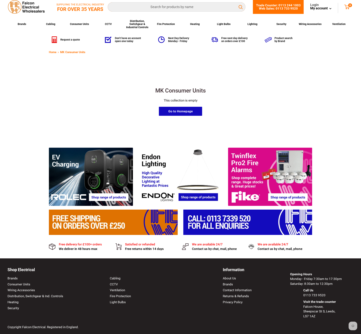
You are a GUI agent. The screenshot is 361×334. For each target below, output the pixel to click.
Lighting (252, 24)
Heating (195, 24)
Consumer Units (79, 24)
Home (52, 52)
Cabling (50, 24)
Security (281, 24)
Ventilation (339, 24)
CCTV (108, 24)
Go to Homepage (180, 111)
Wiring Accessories (310, 24)
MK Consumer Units (72, 52)
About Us (229, 278)
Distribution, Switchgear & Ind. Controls (35, 296)
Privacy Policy (233, 302)
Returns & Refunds (236, 296)
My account (319, 8)
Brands (22, 24)
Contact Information (237, 290)
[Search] (240, 7)
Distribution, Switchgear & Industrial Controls (137, 24)
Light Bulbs (224, 24)
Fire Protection (166, 24)
